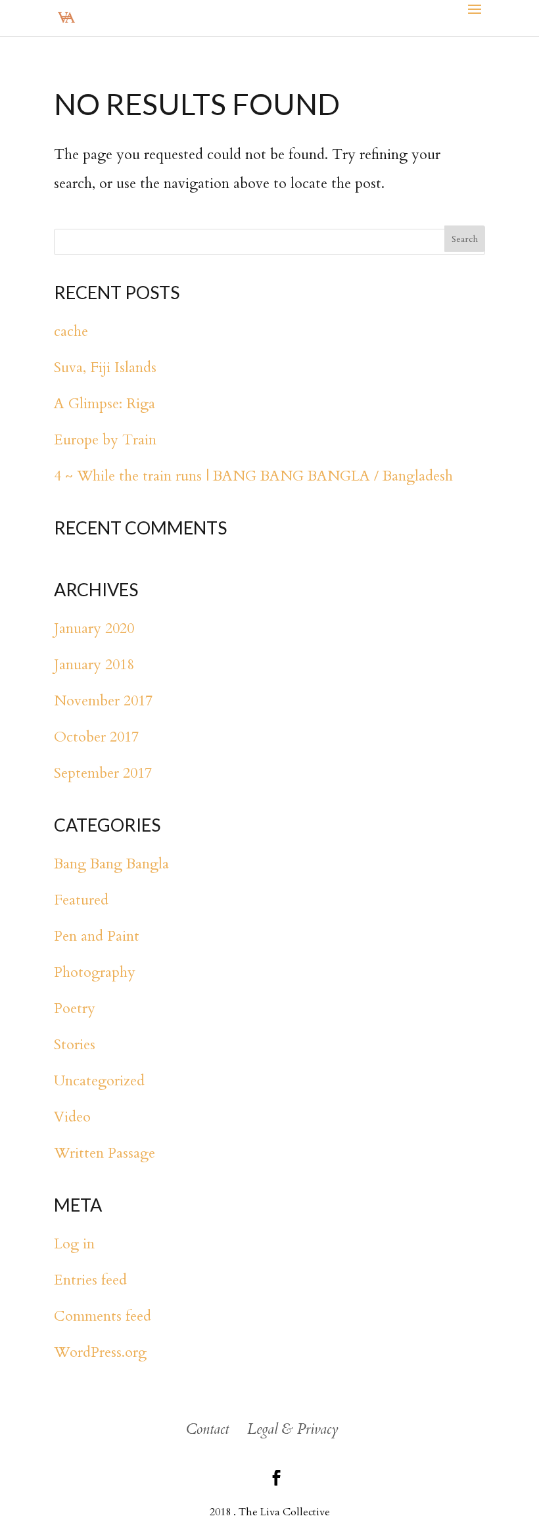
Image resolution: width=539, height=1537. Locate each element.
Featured (81, 900)
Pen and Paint (96, 936)
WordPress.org (100, 1352)
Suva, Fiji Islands (105, 367)
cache (71, 331)
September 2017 (103, 773)
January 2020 (94, 628)
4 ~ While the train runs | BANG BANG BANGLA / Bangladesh (253, 476)
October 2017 (96, 737)
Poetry (74, 1008)
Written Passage (104, 1153)
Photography (94, 972)
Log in (74, 1244)
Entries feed (90, 1280)
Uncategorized (99, 1081)
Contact (207, 1429)
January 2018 (94, 664)
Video (72, 1117)
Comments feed (102, 1316)
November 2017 (103, 701)
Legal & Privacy (293, 1429)
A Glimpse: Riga (104, 404)
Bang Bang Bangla (111, 864)
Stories (74, 1044)
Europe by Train (105, 440)
